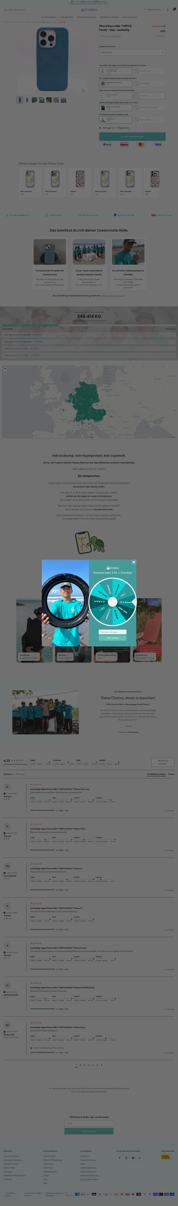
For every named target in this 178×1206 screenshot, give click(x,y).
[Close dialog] (133, 562)
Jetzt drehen (113, 638)
